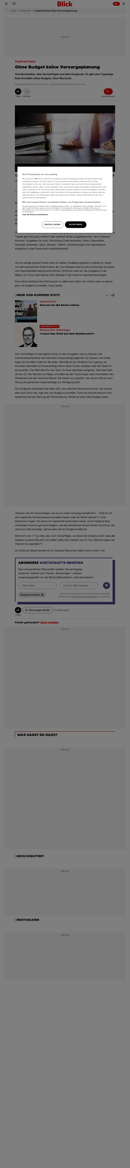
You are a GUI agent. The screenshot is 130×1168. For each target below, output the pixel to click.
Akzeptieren (75, 224)
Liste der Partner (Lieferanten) (35, 215)
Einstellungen (52, 224)
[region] (65, 200)
